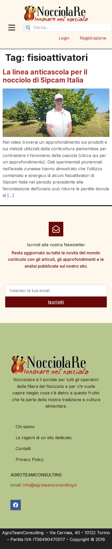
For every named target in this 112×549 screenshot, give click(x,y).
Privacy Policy (30, 459)
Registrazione (93, 38)
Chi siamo (25, 426)
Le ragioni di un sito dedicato (44, 437)
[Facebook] (15, 505)
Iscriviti (56, 302)
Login (64, 38)
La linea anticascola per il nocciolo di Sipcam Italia (45, 76)
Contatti (23, 448)
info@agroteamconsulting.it (50, 485)
